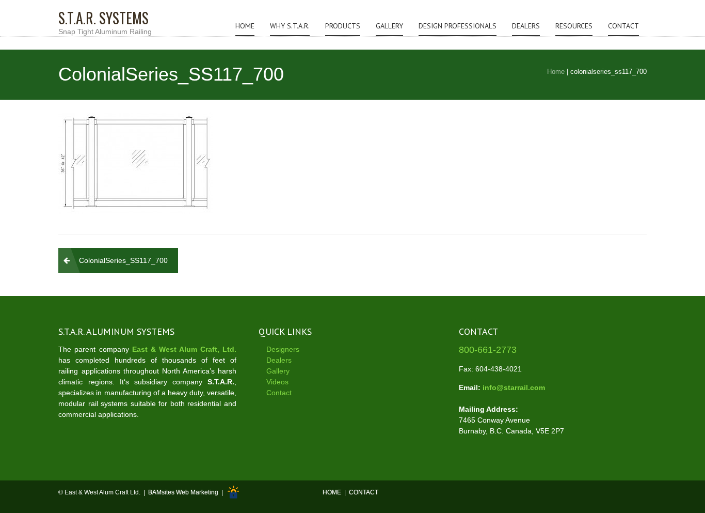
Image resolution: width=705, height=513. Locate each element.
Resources (573, 25)
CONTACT (363, 492)
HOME (332, 492)
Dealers (526, 25)
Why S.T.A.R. (290, 25)
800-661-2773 (488, 350)
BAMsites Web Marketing (183, 492)
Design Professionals (457, 25)
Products (342, 25)
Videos (277, 382)
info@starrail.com (514, 387)
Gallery (389, 25)
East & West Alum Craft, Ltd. (184, 349)
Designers (282, 349)
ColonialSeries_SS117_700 (123, 260)
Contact (623, 25)
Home (244, 25)
